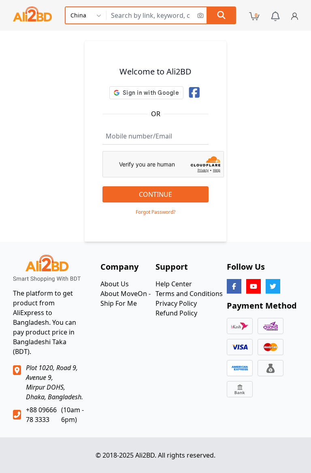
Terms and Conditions (189, 293)
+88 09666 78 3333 (41, 414)
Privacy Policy (176, 303)
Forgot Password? (155, 212)
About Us (114, 283)
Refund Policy (176, 313)
